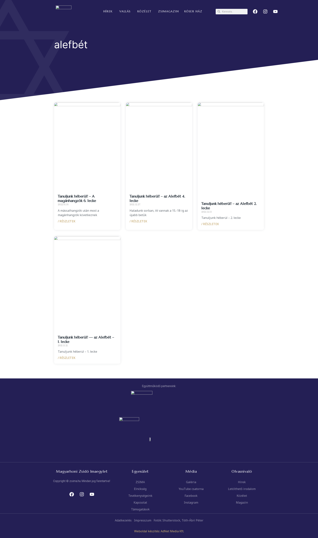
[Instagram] (265, 11)
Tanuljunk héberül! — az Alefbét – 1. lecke (86, 339)
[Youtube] (275, 11)
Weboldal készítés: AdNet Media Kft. (159, 531)
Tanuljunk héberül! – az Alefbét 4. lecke (157, 198)
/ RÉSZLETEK (66, 221)
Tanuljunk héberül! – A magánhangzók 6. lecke (77, 198)
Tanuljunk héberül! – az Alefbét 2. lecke (229, 205)
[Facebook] (255, 11)
